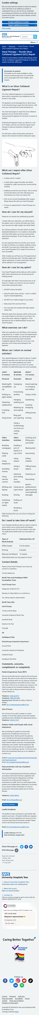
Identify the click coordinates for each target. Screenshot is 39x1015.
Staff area (21, 996)
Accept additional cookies (18, 22)
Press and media (7, 998)
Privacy (27, 998)
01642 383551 (14, 795)
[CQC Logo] (10, 907)
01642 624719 (14, 696)
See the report (9, 923)
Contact (4, 996)
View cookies (6, 28)
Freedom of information (10, 1003)
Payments (12, 996)
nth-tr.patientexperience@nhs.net (17, 705)
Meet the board (10, 889)
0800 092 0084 (15, 698)
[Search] (35, 37)
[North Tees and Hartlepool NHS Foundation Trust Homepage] (11, 35)
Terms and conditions (16, 1001)
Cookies (4, 1001)
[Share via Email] (31, 846)
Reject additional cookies (18, 25)
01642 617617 (14, 720)
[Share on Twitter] (22, 846)
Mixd (17, 1012)
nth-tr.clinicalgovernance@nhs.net (17, 827)
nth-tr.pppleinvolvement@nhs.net (17, 762)
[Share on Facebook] (26, 846)
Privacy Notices (9, 804)
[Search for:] (27, 37)
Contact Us (8, 895)
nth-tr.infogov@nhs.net (14, 800)
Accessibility (19, 998)
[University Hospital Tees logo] (15, 875)
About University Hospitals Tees (16, 882)
